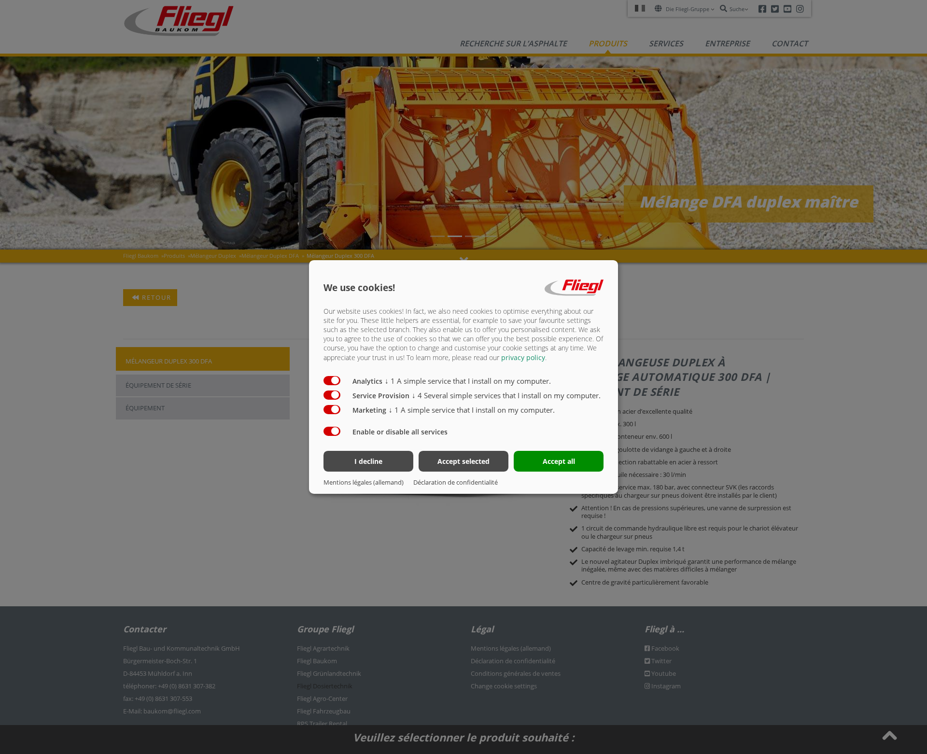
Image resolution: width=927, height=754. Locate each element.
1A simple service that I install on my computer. (468, 381)
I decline (368, 461)
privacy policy (523, 357)
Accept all (559, 461)
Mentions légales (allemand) (363, 482)
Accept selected (463, 461)
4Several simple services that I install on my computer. (506, 395)
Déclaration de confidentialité (455, 482)
